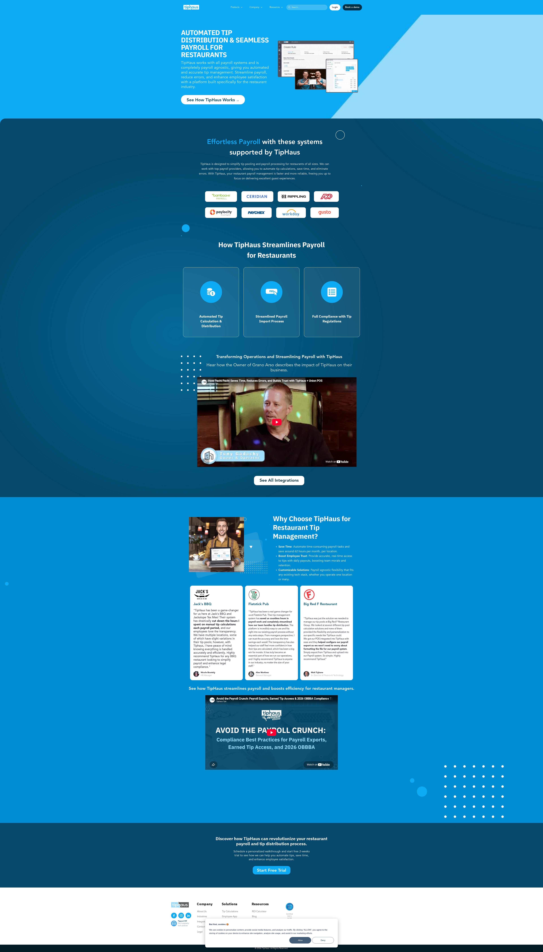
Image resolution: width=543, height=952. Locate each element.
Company (254, 7)
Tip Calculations (230, 911)
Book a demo (352, 7)
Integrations (203, 922)
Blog (254, 917)
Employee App (229, 917)
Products (235, 7)
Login (335, 7)
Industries (202, 917)
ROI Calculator (259, 911)
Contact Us (202, 927)
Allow (300, 940)
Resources (275, 7)
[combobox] (306, 7)
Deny (323, 940)
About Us (201, 911)
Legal (200, 932)
